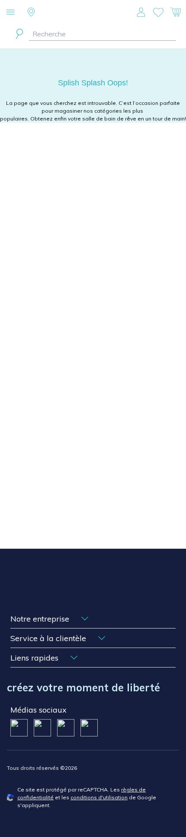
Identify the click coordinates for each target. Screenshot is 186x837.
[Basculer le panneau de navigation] (10, 12)
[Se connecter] (141, 12)
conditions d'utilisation (99, 797)
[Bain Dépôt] (93, 12)
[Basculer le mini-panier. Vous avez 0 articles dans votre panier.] (175, 12)
